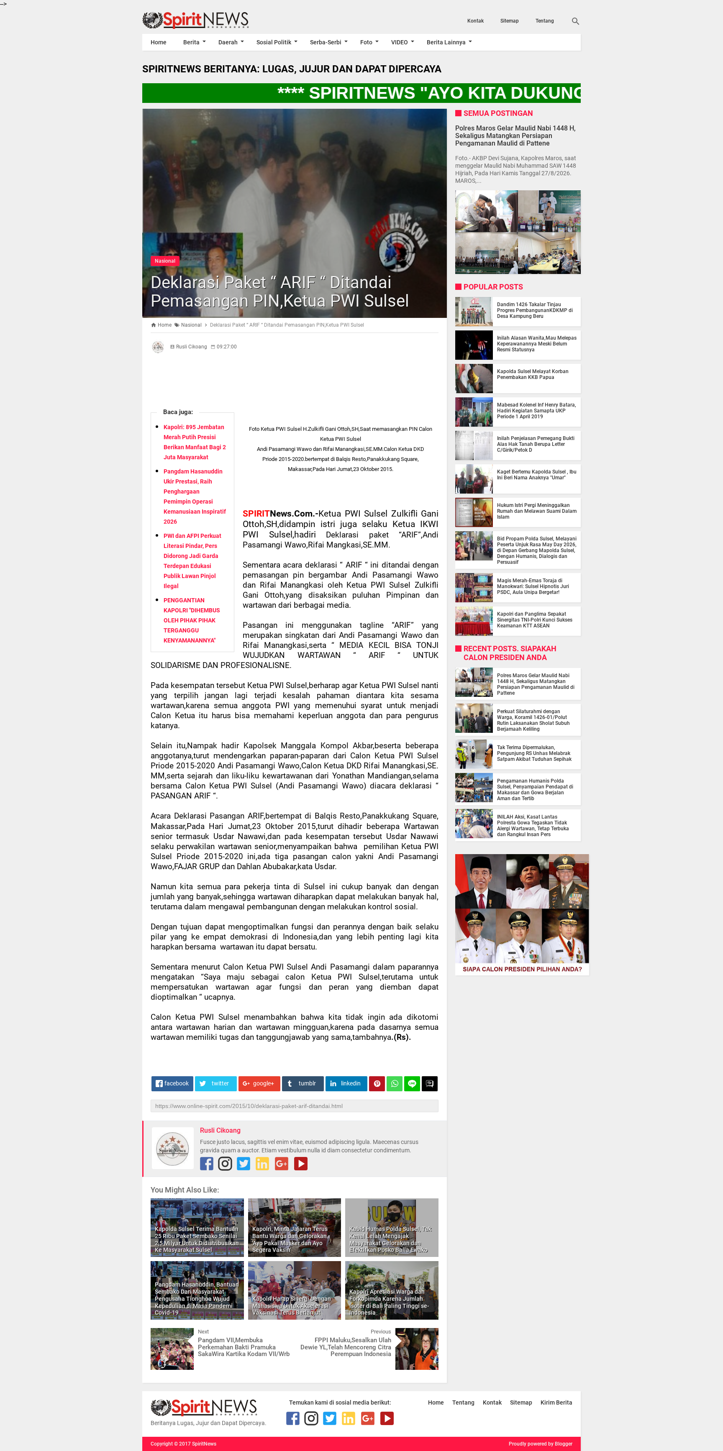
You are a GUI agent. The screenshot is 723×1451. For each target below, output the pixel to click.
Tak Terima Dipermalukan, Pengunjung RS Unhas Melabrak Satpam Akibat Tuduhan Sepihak (534, 753)
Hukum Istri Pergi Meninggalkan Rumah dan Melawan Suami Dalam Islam (537, 511)
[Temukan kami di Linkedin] (262, 1163)
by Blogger (560, 1444)
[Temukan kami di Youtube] (301, 1163)
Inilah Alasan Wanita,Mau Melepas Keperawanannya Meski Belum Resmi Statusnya (537, 344)
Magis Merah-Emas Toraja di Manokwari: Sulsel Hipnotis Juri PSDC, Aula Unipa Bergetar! (533, 586)
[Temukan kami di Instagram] (225, 1163)
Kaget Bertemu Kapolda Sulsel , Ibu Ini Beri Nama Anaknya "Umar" (537, 475)
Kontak (475, 21)
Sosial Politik (273, 42)
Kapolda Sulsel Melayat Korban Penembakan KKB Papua (533, 374)
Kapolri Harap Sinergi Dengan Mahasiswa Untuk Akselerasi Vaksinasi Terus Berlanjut (291, 1305)
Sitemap (509, 21)
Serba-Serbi (325, 42)
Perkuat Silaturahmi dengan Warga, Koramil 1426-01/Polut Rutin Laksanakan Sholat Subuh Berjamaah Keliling (533, 720)
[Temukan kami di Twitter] (243, 1163)
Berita (191, 42)
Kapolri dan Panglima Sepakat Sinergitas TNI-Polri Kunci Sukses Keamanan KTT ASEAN (534, 620)
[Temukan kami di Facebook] (206, 1163)
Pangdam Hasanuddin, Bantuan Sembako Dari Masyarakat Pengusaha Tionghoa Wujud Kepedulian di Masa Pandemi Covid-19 (197, 1298)
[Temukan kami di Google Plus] (281, 1164)
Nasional (165, 261)
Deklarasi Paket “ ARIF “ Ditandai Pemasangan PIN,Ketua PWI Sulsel (280, 292)
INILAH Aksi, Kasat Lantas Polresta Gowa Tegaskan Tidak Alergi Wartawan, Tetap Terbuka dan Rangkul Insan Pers (533, 825)
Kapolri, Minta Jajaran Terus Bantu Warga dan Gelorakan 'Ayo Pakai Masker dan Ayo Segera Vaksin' (290, 1239)
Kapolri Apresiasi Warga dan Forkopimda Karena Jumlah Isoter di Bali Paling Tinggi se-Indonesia (389, 1302)
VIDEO (399, 42)
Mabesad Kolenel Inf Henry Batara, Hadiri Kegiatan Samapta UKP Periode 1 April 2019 (536, 411)
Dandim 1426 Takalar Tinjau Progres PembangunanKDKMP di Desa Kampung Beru (535, 310)
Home (159, 42)
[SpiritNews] (208, 20)
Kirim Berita (556, 1402)
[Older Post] (426, 1334)
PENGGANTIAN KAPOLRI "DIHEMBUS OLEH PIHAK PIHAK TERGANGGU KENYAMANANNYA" (192, 620)
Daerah (228, 42)
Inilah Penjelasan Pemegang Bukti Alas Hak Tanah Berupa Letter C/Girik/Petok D (535, 444)
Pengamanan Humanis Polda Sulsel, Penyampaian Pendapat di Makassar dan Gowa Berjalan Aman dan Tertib (535, 789)
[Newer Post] (163, 1334)
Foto (366, 42)
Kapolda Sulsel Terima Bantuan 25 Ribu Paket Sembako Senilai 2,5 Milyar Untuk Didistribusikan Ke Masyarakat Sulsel (197, 1239)
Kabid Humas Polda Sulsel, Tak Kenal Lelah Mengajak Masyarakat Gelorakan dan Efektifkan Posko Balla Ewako (390, 1239)
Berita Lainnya (446, 42)
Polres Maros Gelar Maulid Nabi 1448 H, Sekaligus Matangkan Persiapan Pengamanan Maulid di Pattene (515, 135)
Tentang (545, 21)
